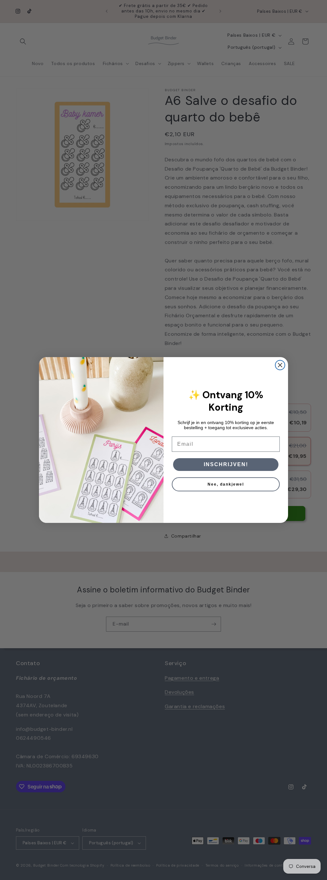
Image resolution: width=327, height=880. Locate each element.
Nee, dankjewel (226, 484)
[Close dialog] (280, 365)
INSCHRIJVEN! (226, 464)
